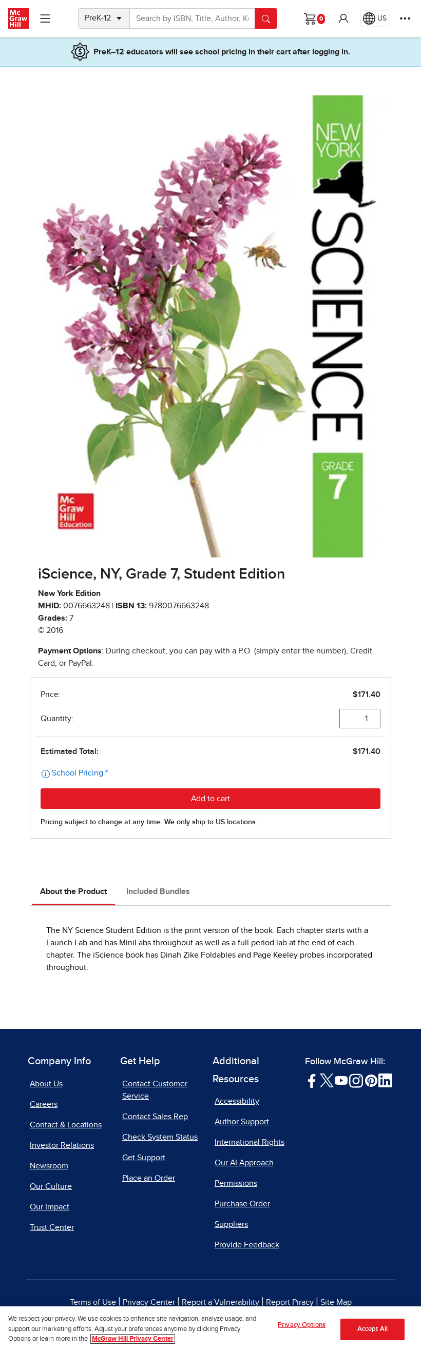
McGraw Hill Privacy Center (133, 1339)
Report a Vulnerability (220, 1302)
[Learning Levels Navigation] (45, 18)
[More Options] (405, 18)
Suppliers (231, 1224)
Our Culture (51, 1186)
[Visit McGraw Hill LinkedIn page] (385, 1080)
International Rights (249, 1142)
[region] (210, 1329)
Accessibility (237, 1101)
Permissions (236, 1183)
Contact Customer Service (154, 1090)
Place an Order (148, 1178)
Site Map (336, 1302)
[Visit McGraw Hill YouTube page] (341, 1080)
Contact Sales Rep (155, 1116)
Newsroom (49, 1166)
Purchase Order (242, 1204)
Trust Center (52, 1227)
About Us (46, 1084)
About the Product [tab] (73, 891)
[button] (343, 18)
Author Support (242, 1122)
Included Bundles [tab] (158, 891)
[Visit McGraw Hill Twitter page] (327, 1080)
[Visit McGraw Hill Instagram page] (356, 1080)
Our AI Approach (244, 1163)
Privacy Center (149, 1302)
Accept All (372, 1329)
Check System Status (160, 1137)
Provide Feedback (247, 1245)
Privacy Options (302, 1325)
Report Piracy (290, 1302)
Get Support (143, 1158)
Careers (44, 1104)
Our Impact (49, 1207)
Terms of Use (93, 1302)
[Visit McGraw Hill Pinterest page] (371, 1080)
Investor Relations (62, 1145)
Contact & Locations (66, 1125)
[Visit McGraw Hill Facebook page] (312, 1080)
